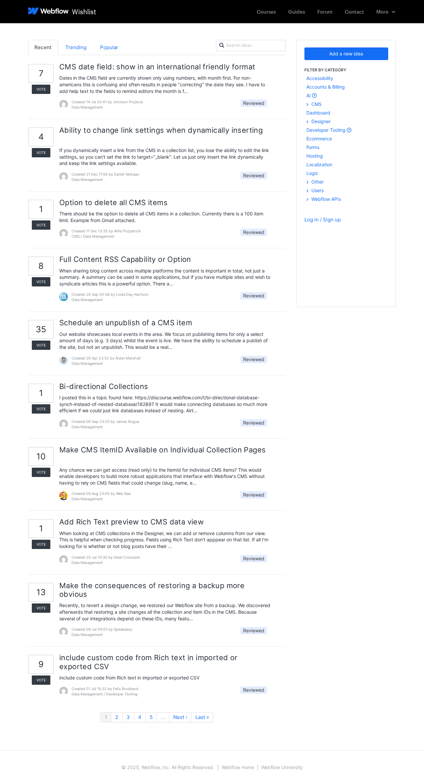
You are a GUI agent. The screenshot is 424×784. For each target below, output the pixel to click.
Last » (202, 717)
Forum (325, 11)
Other (317, 182)
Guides (296, 11)
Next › (180, 717)
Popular (109, 47)
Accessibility (319, 78)
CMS (316, 104)
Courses (266, 11)
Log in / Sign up (322, 219)
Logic (312, 173)
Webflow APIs (325, 199)
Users (317, 190)
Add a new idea (346, 53)
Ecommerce (319, 138)
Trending (75, 47)
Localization (319, 164)
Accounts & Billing (325, 87)
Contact (354, 11)
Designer (320, 121)
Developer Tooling (326, 130)
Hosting (314, 156)
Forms (312, 147)
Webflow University (282, 767)
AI (309, 95)
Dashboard (318, 113)
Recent (43, 47)
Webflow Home (238, 767)
